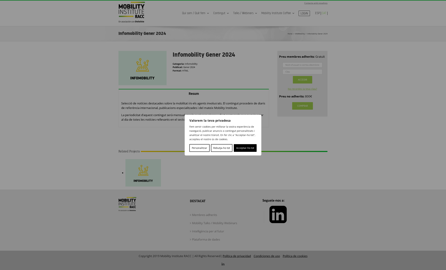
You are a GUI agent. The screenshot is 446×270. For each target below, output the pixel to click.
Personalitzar (199, 148)
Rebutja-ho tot (221, 148)
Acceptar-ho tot (245, 148)
